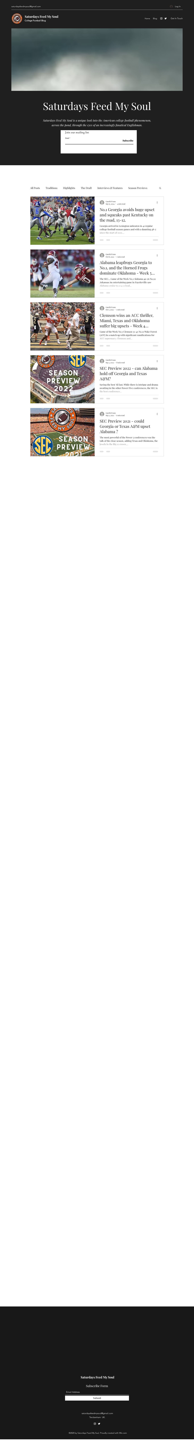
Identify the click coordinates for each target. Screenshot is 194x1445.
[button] (160, 188)
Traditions (51, 188)
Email (67, 138)
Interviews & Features (110, 188)
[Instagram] (161, 18)
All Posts (35, 188)
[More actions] (158, 202)
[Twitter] (165, 18)
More (131, 188)
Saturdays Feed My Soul (41, 16)
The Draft (86, 188)
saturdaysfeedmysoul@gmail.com (26, 6)
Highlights (69, 188)
